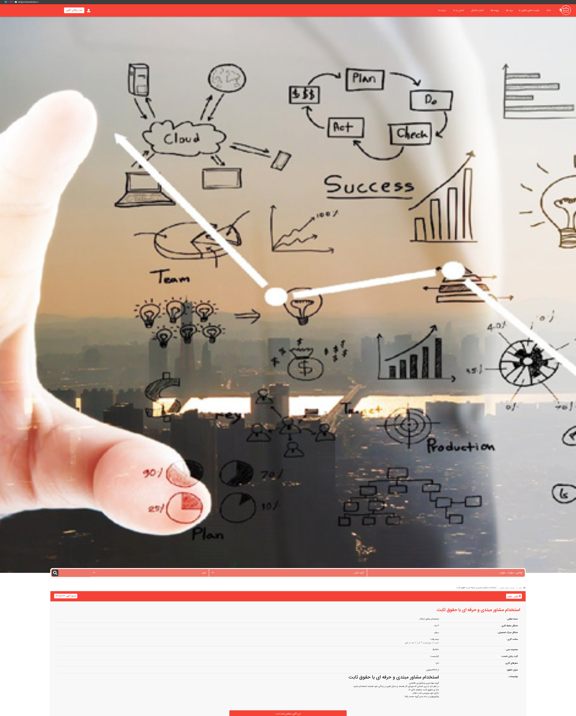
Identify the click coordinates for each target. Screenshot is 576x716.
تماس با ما (458, 10)
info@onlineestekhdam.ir (28, 2)
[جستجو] (70, 573)
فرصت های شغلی (530, 10)
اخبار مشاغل (477, 10)
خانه (548, 10)
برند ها (509, 10)
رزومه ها (495, 10)
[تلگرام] (7, 2)
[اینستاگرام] (12, 2)
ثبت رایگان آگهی (74, 10)
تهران (516, 596)
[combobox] (288, 573)
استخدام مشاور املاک (429, 619)
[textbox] (288, 572)
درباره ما (442, 10)
